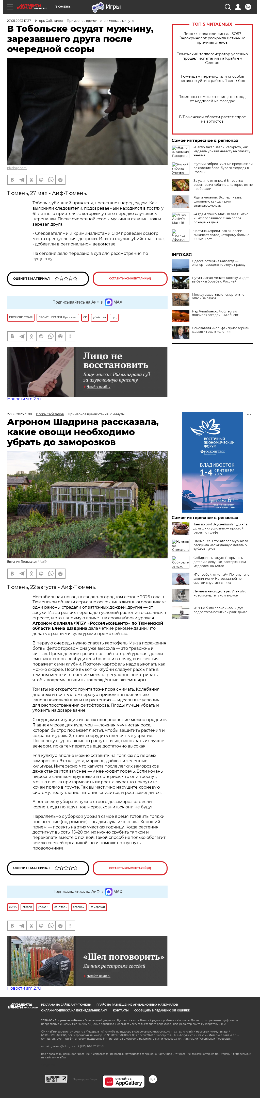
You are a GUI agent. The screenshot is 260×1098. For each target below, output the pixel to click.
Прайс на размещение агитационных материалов (137, 1004)
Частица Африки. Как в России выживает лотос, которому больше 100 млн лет (221, 235)
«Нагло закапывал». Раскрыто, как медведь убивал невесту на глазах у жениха (221, 151)
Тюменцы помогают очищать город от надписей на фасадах (212, 99)
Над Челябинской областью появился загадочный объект (215, 313)
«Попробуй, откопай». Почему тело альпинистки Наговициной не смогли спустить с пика (221, 579)
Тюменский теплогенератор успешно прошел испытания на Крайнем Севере (212, 58)
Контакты (120, 1010)
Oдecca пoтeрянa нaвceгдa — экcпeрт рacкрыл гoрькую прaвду (219, 263)
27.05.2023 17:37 (19, 21)
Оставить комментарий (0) (130, 278)
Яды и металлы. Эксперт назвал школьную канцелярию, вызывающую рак (218, 201)
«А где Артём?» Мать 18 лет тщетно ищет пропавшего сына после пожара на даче (221, 218)
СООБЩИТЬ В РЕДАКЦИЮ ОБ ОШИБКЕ (162, 1010)
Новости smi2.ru (24, 398)
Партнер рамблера (85, 1079)
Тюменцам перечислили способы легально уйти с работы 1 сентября (212, 78)
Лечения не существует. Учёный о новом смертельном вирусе (220, 593)
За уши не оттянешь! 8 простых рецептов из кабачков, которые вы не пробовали (223, 185)
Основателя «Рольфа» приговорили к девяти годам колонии (220, 330)
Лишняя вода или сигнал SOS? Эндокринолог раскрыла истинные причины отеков (212, 38)
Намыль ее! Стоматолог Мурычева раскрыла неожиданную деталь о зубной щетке (220, 545)
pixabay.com (17, 168)
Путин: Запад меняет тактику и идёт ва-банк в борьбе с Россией (220, 279)
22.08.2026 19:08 (19, 414)
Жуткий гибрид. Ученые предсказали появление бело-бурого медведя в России (223, 168)
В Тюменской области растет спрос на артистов (212, 119)
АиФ (43, 561)
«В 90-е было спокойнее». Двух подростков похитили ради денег (220, 610)
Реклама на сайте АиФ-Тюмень (66, 1004)
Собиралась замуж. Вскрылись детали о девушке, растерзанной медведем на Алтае (219, 562)
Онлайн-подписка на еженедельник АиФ (74, 1010)
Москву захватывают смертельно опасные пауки (218, 296)
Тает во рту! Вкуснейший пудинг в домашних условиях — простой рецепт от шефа (220, 528)
